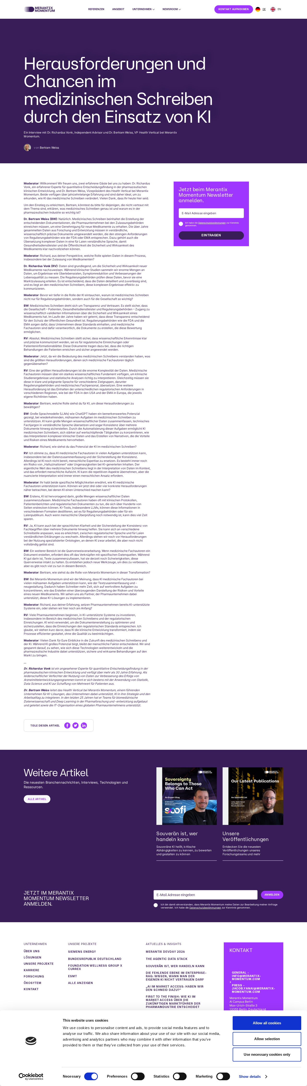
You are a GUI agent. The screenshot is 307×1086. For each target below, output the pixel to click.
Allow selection (267, 1039)
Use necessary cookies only (267, 1054)
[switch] (138, 1076)
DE (264, 9)
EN (279, 9)
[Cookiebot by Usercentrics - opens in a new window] (31, 1076)
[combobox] (260, 9)
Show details (250, 1076)
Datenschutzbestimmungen (212, 222)
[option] (275, 9)
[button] (143, 9)
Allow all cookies (267, 1023)
